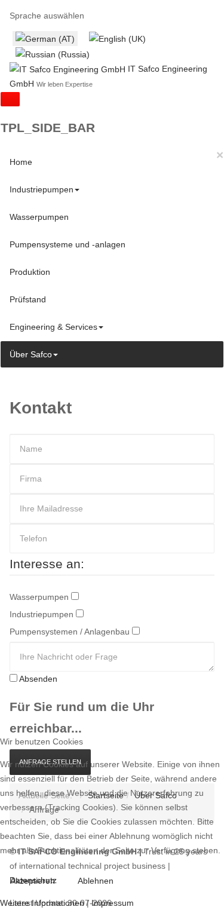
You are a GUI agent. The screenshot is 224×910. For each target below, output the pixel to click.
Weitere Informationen (42, 903)
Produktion (30, 272)
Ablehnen (95, 881)
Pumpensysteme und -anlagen (67, 244)
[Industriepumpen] (80, 614)
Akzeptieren (32, 881)
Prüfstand (28, 299)
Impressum (112, 903)
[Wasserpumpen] (75, 597)
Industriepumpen (41, 189)
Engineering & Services (53, 327)
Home (21, 162)
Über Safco (31, 354)
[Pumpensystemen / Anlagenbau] (136, 631)
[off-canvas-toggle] (10, 99)
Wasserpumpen (39, 217)
